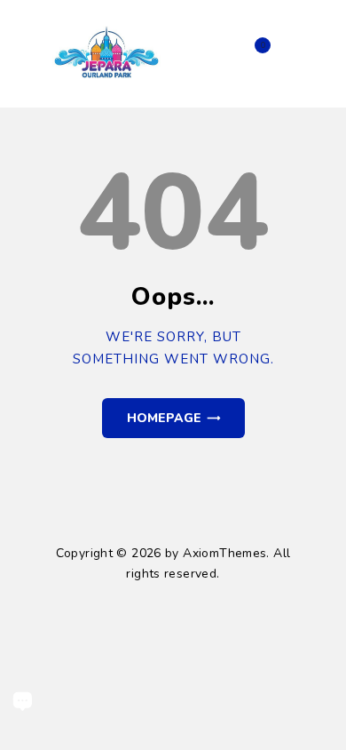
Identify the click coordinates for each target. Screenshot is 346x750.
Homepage (164, 418)
